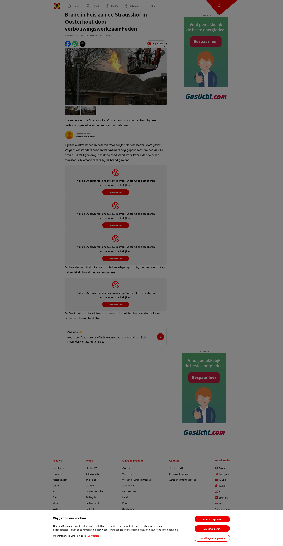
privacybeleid (92, 535)
